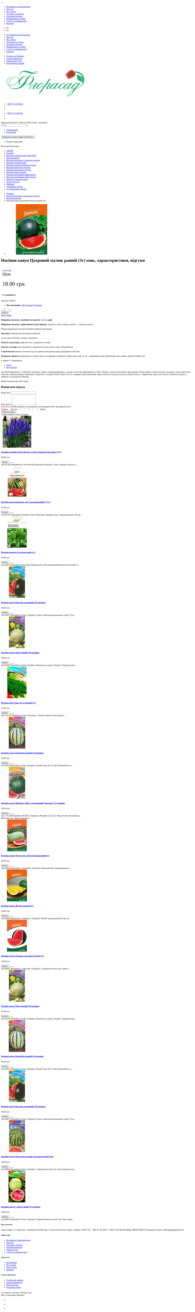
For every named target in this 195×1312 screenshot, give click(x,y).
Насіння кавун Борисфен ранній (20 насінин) (22, 753)
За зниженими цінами (16, 189)
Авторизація (12, 130)
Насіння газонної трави (17, 179)
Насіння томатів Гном (16, 163)
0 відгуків (6, 270)
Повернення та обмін (16, 19)
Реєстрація (11, 132)
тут (143, 356)
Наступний (6, 315)
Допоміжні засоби (14, 186)
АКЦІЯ (9, 151)
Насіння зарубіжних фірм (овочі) (21, 177)
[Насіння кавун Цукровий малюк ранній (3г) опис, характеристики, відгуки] (31, 254)
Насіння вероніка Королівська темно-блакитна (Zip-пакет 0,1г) (31, 452)
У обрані (5, 360)
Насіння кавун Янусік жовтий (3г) (17, 906)
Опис (8, 365)
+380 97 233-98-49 (14, 104)
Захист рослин (13, 182)
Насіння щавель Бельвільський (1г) (18, 552)
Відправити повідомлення (18, 7)
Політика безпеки (14, 16)
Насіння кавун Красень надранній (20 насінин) (23, 602)
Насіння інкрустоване (16, 172)
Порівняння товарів (15, 63)
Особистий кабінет (15, 1280)
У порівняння (15, 360)
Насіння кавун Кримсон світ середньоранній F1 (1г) (25, 502)
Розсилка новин (13, 1287)
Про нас (10, 9)
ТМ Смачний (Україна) (31, 305)
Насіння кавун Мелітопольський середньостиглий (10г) (27, 1156)
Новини (10, 23)
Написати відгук (8, 412)
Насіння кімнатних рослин (18, 167)
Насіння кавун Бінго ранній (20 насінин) (20, 653)
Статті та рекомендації (16, 21)
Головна (10, 153)
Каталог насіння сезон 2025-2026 (21, 155)
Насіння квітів (12, 158)
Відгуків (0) (11, 367)
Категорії (5, 146)
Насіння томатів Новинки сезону (21, 165)
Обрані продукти (14, 61)
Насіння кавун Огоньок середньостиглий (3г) (22, 956)
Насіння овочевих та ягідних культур (23, 160)
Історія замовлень (14, 58)
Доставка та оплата (15, 14)
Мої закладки (12, 1285)
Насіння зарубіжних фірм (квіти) (21, 175)
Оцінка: (4, 409)
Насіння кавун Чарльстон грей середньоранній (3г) (25, 856)
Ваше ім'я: (5, 393)
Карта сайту (11, 1267)
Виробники (11, 1262)
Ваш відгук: (6, 404)
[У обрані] (10, 462)
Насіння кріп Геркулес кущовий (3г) (18, 703)
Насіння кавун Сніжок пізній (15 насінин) (20, 1207)
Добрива (10, 184)
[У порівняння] (13, 462)
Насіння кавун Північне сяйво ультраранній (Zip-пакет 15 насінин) (33, 803)
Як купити (11, 11)
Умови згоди (12, 1250)
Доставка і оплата (14, 1245)
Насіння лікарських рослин (18, 170)
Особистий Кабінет (15, 56)
